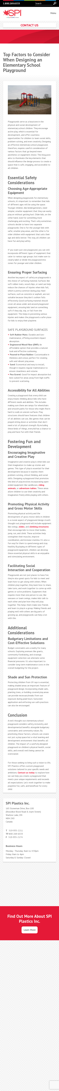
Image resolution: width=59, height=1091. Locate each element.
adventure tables (27, 488)
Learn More (30, 929)
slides (22, 526)
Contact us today (26, 772)
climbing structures (39, 526)
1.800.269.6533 (11, 3)
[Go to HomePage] (12, 16)
